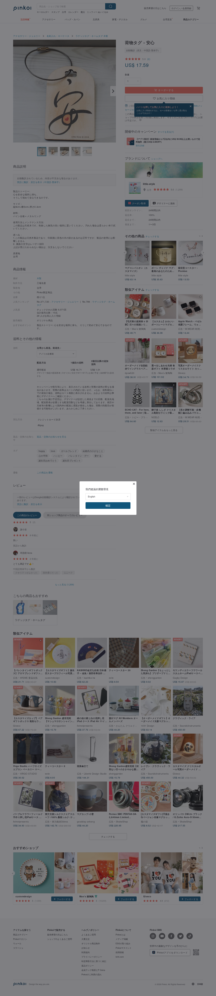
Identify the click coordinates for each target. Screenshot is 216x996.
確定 (108, 505)
